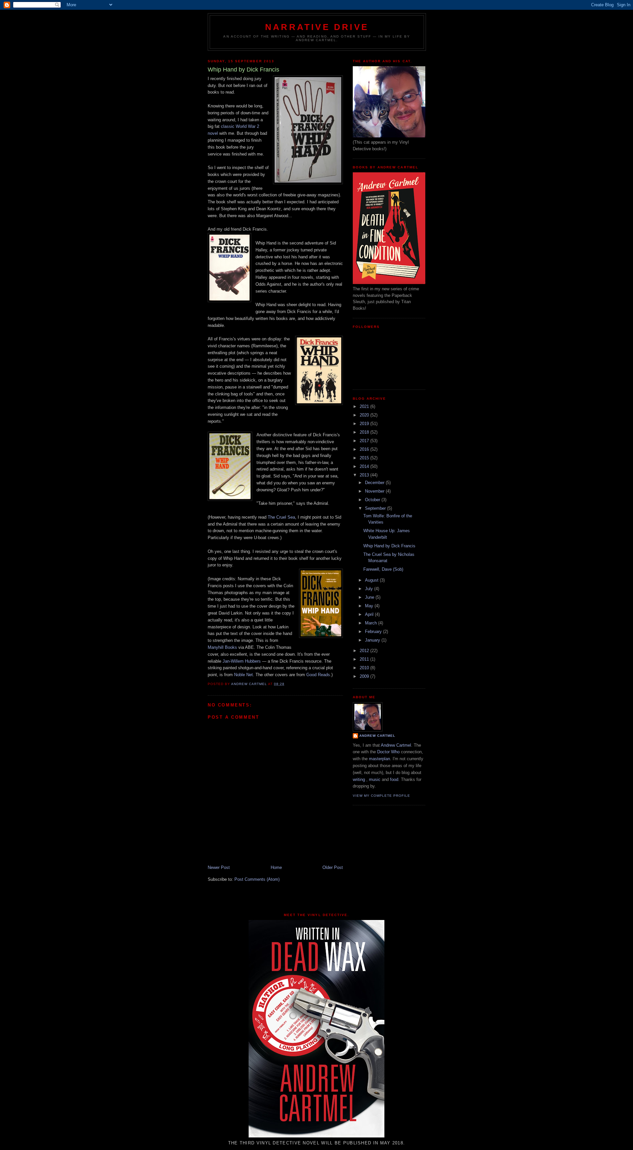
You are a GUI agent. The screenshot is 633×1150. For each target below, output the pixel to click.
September (376, 508)
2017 (365, 440)
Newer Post (219, 867)
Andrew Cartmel (377, 735)
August (372, 580)
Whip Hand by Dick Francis (389, 545)
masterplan (379, 758)
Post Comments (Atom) (257, 879)
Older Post (332, 867)
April (370, 614)
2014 (365, 466)
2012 (365, 650)
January (373, 640)
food (394, 779)
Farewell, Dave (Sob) (383, 569)
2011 (365, 659)
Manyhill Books (222, 647)
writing (359, 779)
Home (276, 867)
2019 (365, 423)
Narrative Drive (317, 27)
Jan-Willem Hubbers (242, 661)
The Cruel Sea (281, 517)
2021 (365, 406)
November (375, 491)
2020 (365, 415)
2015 (365, 457)
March (371, 622)
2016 (365, 449)
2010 (365, 667)
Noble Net (243, 674)
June (370, 597)
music (374, 779)
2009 (365, 676)
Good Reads (318, 674)
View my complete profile (381, 795)
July (369, 588)
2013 (365, 475)
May (370, 605)
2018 (365, 432)
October (373, 499)
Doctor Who (388, 751)
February (374, 631)
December (375, 482)
